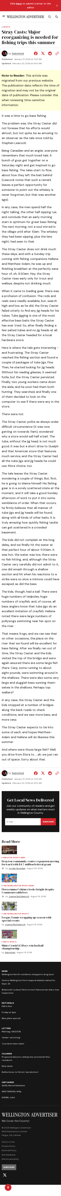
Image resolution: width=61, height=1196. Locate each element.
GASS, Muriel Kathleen (13, 1085)
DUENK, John (8, 1097)
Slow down (7, 1066)
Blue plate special (11, 1018)
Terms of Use (8, 1142)
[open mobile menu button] (4, 16)
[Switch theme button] (56, 16)
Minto (6, 942)
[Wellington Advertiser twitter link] (5, 1175)
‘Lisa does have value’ (13, 1043)
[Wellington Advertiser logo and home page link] (25, 17)
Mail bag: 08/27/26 (11, 1031)
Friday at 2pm (9, 1012)
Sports (6, 27)
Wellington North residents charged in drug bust (28, 974)
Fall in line (7, 1006)
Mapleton (7, 857)
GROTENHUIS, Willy (11, 1091)
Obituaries (8, 1082)
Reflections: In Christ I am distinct (20, 1072)
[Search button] (49, 16)
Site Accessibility (10, 1159)
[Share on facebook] (36, 53)
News (23, 857)
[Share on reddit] (50, 53)
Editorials (8, 1003)
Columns (7, 1053)
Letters (6, 1028)
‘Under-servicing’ (11, 1037)
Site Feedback (8, 1154)
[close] (57, 5)
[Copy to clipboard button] (56, 53)
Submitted (18, 53)
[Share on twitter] (42, 53)
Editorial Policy (9, 1150)
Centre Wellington (12, 886)
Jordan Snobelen (17, 868)
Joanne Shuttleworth (19, 896)
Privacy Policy (8, 1146)
